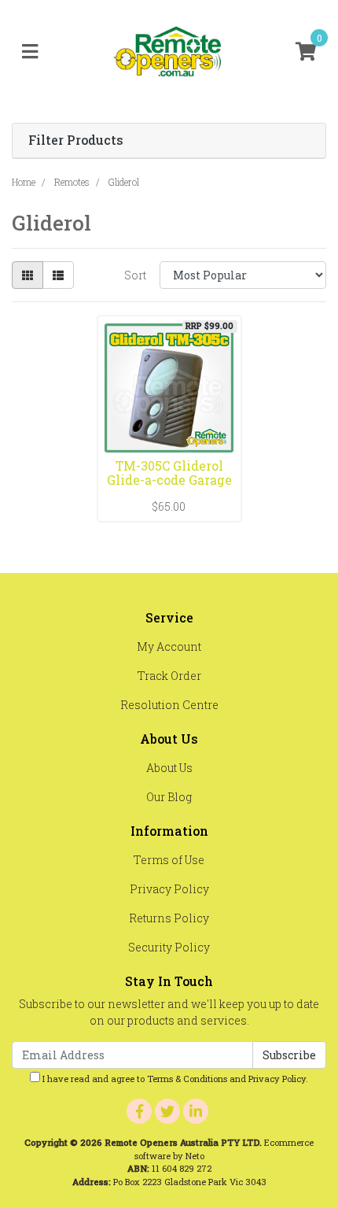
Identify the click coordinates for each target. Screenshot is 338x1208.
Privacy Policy (169, 888)
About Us (169, 767)
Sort (135, 275)
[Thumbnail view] (27, 275)
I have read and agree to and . (174, 1078)
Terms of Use (169, 859)
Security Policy (169, 947)
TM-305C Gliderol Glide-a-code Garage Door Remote (169, 480)
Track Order (169, 675)
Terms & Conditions (187, 1078)
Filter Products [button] (75, 140)
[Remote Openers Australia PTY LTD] (169, 50)
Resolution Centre (169, 704)
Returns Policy (169, 918)
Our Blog (169, 796)
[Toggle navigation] (30, 52)
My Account (169, 646)
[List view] (58, 275)
